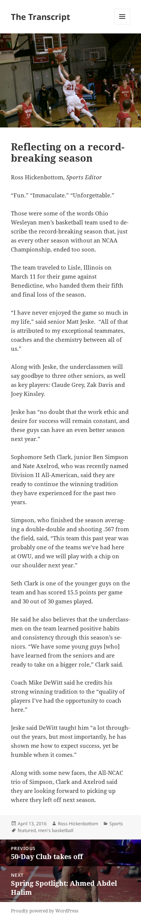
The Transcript (40, 16)
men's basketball (55, 830)
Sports (116, 823)
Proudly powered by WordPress (44, 911)
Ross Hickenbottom (78, 823)
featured (27, 830)
